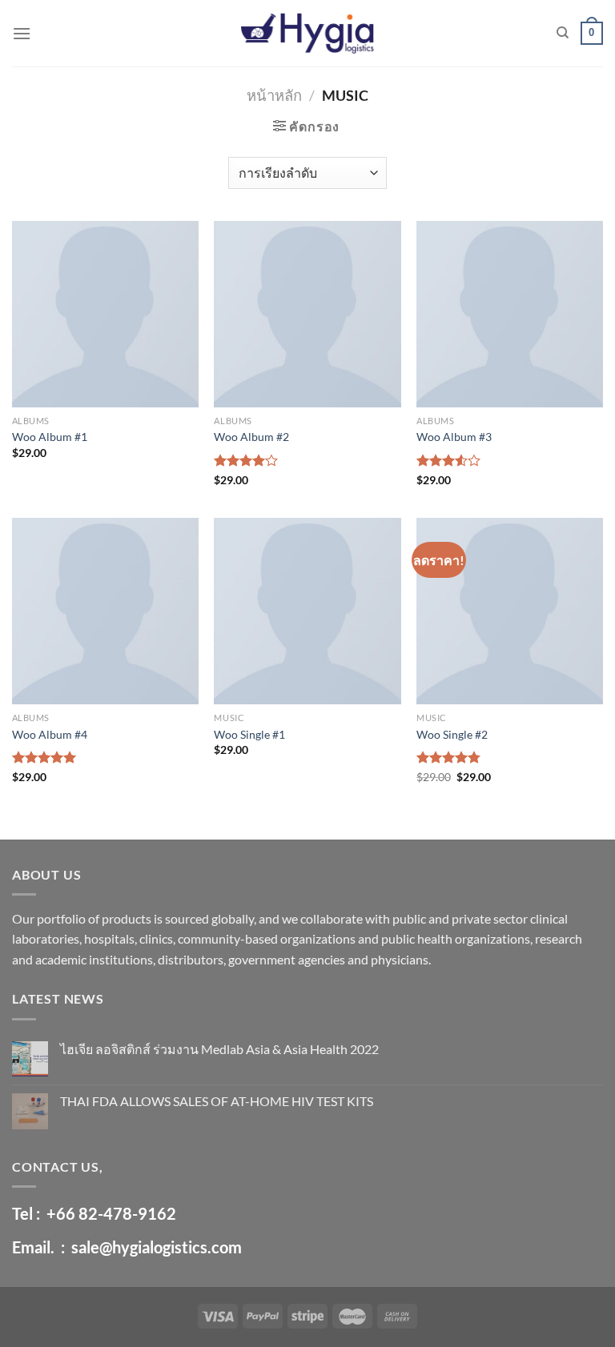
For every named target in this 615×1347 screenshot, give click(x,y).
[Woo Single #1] (307, 611)
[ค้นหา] (563, 33)
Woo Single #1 (249, 734)
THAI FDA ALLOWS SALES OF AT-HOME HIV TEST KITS (216, 1100)
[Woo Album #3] (509, 314)
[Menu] (21, 33)
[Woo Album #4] (105, 611)
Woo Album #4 (49, 734)
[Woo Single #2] (509, 611)
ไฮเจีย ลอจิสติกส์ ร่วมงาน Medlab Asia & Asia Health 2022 (219, 1048)
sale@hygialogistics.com (156, 1247)
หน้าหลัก (274, 95)
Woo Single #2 (452, 734)
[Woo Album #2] (307, 314)
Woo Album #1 (49, 436)
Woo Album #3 (454, 436)
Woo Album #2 (251, 436)
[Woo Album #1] (105, 314)
